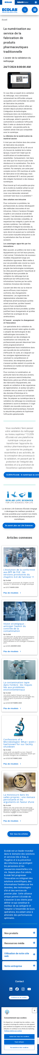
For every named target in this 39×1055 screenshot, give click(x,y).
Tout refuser (19, 1042)
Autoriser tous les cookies (19, 1036)
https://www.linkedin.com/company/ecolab (11, 989)
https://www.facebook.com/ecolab (17, 989)
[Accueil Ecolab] (9, 10)
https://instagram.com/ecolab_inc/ (23, 989)
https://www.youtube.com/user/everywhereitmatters (29, 989)
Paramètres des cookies (19, 1047)
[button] (25, 10)
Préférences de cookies (19, 997)
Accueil (4, 20)
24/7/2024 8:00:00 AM (17, 67)
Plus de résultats (10, 593)
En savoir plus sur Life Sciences (19, 525)
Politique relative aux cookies (13, 1031)
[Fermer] (34, 1010)
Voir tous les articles (19, 834)
